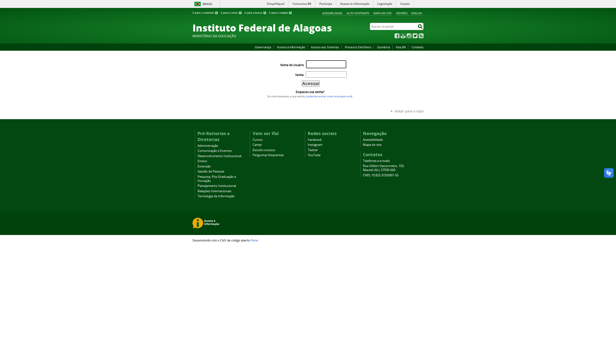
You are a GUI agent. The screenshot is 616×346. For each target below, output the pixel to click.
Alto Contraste (358, 13)
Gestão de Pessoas (211, 171)
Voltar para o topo (409, 111)
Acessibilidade (332, 13)
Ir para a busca (254, 12)
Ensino (202, 161)
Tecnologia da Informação (216, 196)
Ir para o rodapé (280, 12)
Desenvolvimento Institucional (219, 156)
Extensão (204, 166)
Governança (263, 47)
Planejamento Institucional (217, 186)
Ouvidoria (383, 47)
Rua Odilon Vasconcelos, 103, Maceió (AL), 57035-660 (383, 168)
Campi (257, 145)
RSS (421, 35)
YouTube (403, 35)
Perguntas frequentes (268, 155)
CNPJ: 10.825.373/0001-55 (380, 175)
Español (402, 13)
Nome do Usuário (292, 65)
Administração (208, 146)
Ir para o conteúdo (204, 12)
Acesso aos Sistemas (325, 47)
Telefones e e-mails (376, 161)
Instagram (409, 35)
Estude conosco (264, 150)
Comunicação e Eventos (215, 151)
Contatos (417, 47)
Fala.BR (401, 47)
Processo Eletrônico (358, 47)
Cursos (258, 140)
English (416, 13)
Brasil (208, 4)
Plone (254, 240)
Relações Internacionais (214, 191)
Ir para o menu (231, 12)
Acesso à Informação (291, 47)
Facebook (397, 35)
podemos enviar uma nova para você (329, 96)
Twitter (415, 35)
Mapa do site (382, 13)
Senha (299, 75)
